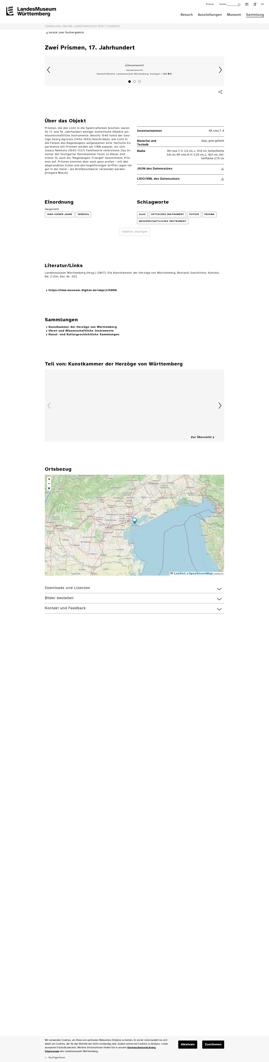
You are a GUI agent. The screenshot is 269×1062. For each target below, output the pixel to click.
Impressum (52, 1051)
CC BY (167, 74)
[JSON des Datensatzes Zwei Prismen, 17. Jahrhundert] (222, 169)
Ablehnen (188, 1044)
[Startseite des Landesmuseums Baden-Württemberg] (31, 13)
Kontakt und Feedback (65, 608)
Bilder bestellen (59, 598)
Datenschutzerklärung (141, 1047)
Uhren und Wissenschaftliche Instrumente (81, 330)
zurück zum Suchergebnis (66, 32)
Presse (210, 4)
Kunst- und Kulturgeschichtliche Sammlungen (84, 334)
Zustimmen (213, 1044)
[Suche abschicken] (238, 4)
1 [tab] (130, 82)
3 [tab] (140, 82)
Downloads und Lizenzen (67, 588)
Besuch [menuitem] (187, 15)
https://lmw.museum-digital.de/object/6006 (83, 290)
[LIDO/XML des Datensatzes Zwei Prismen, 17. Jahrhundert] (222, 179)
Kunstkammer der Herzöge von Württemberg (83, 327)
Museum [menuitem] (234, 15)
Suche (222, 4)
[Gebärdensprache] (254, 4)
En (262, 4)
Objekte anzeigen (135, 231)
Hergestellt (52, 209)
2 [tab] (135, 82)
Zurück (48, 70)
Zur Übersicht (201, 437)
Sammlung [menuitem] (255, 15)
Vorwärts (220, 70)
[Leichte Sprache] (246, 4)
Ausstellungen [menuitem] (210, 15)
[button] (134, 521)
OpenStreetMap (201, 573)
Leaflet (179, 573)
